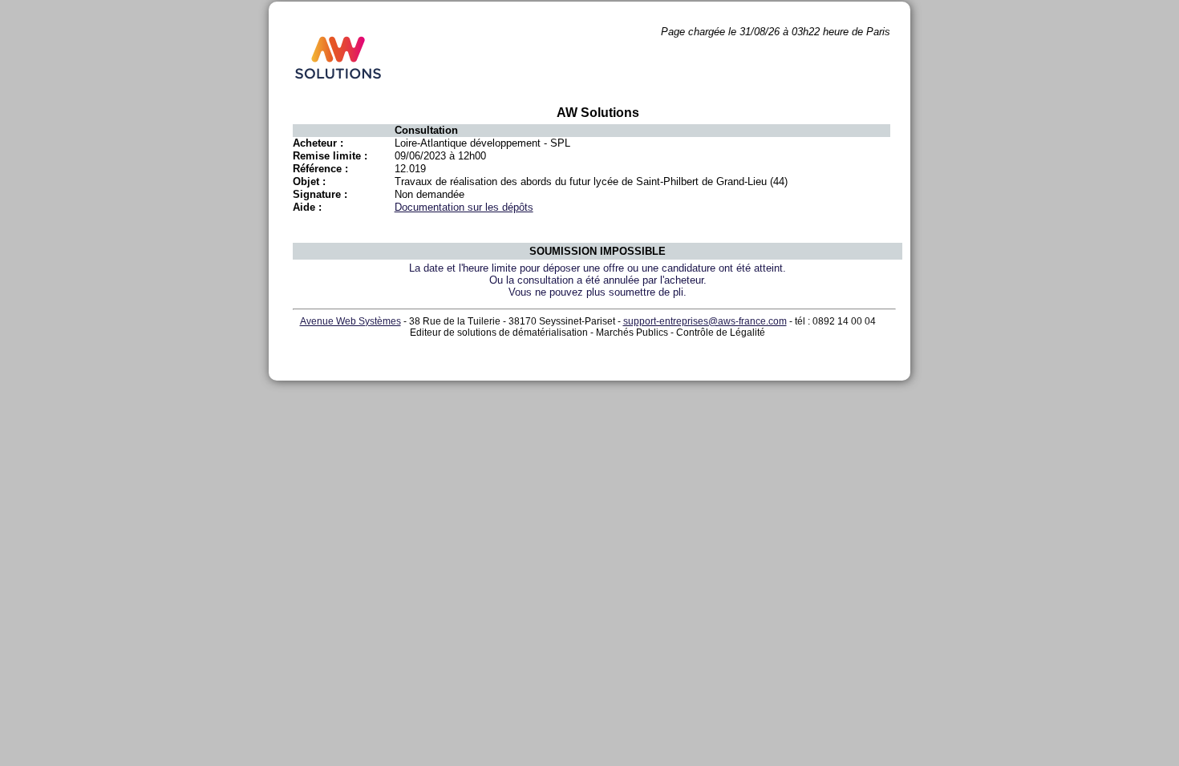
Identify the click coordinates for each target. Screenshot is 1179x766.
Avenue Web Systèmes (350, 321)
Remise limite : (330, 156)
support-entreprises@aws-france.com (705, 321)
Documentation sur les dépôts (464, 207)
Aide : (307, 207)
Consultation (426, 130)
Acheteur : (318, 143)
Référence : (320, 169)
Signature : (320, 194)
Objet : (309, 181)
